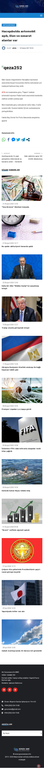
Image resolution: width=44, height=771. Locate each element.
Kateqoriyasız (9, 25)
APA (3, 92)
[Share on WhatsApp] (4, 140)
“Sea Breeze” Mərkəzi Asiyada (15, 207)
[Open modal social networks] (28, 140)
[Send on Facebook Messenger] (13, 140)
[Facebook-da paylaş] (8, 140)
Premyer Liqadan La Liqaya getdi (16, 409)
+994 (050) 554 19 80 (12, 705)
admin (14, 48)
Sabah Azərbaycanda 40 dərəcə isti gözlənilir (22, 651)
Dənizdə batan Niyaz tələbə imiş (16, 491)
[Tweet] (18, 140)
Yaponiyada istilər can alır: (13, 611)
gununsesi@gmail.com (12, 709)
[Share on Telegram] (23, 140)
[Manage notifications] (39, 766)
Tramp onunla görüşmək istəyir (16, 328)
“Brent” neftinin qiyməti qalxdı (15, 530)
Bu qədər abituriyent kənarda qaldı (17, 246)
